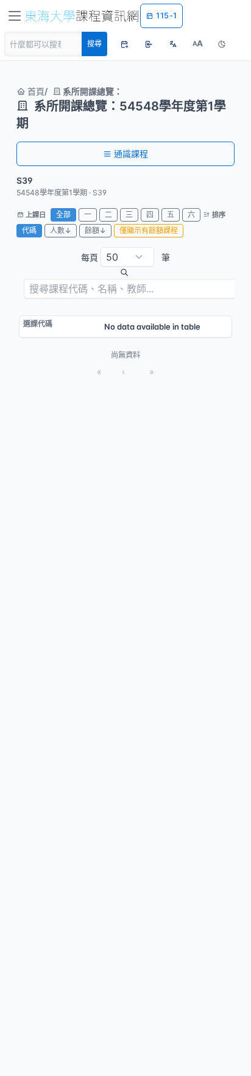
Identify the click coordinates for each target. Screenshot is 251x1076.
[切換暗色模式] (222, 44)
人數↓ (60, 230)
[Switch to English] (173, 44)
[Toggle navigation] (14, 16)
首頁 (34, 91)
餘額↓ (95, 230)
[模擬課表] (124, 44)
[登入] (148, 44)
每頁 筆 (125, 257)
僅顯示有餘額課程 (148, 230)
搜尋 (94, 43)
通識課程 (131, 153)
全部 (63, 214)
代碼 (29, 230)
